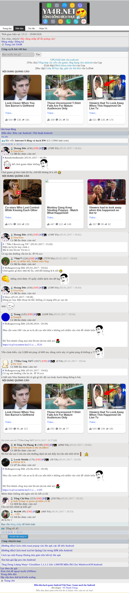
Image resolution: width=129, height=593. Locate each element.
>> (21, 144)
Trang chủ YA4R (13, 44)
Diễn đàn (6, 133)
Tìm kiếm (4, 137)
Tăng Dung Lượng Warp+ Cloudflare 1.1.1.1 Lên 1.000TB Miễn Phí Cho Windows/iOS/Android (51, 564)
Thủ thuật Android (42, 133)
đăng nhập (16, 524)
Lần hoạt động (8, 129)
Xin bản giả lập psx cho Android (18, 559)
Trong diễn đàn (9, 574)
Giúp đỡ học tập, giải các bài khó (63, 68)
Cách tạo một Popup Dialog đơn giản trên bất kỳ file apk (31, 555)
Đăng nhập (7, 41)
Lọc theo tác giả (9, 568)
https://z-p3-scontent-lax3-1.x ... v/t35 (22, 490)
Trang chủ (7, 28)
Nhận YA (43, 28)
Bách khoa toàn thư (65, 65)
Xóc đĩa (31, 28)
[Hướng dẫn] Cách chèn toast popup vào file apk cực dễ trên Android (37, 545)
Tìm (38, 54)
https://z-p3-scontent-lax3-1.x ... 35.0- (22, 344)
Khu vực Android (22, 133)
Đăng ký (19, 41)
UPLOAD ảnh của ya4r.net (64, 59)
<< (3, 144)
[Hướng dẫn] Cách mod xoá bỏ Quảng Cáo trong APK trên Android (36, 550)
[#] (40, 148)
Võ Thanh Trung (70, 587)
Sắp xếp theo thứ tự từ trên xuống (18, 577)
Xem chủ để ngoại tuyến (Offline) (18, 571)
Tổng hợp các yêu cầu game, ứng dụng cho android (65, 62)
